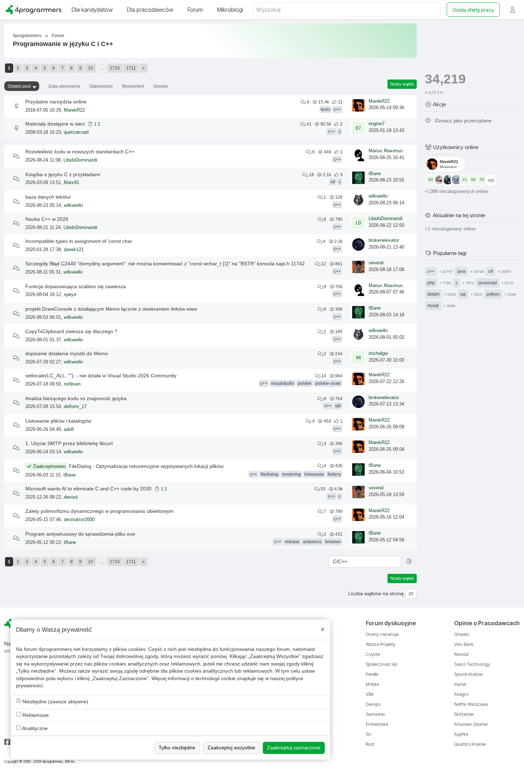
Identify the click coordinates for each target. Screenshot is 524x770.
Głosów (160, 86)
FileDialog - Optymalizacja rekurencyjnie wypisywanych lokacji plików (146, 466)
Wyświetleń (133, 86)
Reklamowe (35, 715)
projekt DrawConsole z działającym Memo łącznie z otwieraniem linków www (111, 309)
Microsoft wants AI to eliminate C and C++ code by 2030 (88, 488)
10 (90, 68)
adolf (69, 429)
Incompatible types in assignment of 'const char (78, 241)
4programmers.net (59, 649)
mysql (433, 305)
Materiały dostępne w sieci (55, 124)
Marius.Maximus (386, 150)
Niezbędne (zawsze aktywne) (54, 701)
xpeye (70, 294)
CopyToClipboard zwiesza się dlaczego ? (71, 331)
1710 (115, 68)
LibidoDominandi (80, 160)
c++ (337, 109)
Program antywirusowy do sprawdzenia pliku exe (80, 534)
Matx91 (71, 182)
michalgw (378, 353)
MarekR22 (74, 110)
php (431, 282)
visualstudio (282, 383)
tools (325, 109)
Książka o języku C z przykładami (62, 174)
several (376, 262)
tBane (375, 173)
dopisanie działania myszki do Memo (66, 353)
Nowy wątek (402, 84)
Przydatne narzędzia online (56, 101)
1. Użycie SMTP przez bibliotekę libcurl (69, 443)
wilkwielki (73, 205)
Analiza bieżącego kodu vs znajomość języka (76, 398)
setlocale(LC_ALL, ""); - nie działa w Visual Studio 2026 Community (100, 375)
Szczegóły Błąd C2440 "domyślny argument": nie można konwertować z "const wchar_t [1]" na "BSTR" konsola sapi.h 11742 (165, 263)
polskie (305, 383)
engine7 (377, 123)
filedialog (269, 474)
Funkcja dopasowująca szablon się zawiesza (75, 286)
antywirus (312, 541)
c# (332, 181)
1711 (131, 68)
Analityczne (34, 728)
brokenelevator (384, 240)
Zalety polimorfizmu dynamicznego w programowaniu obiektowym (99, 511)
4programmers (27, 36)
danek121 (74, 249)
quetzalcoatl (76, 132)
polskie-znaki (328, 383)
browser (333, 541)
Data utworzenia (64, 86)
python (493, 293)
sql (463, 293)
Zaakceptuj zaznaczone (293, 747)
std (338, 405)
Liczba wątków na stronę (376, 593)
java (461, 271)
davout (71, 497)
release (292, 541)
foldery (334, 474)
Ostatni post (19, 86)
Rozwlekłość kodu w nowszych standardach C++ (79, 151)
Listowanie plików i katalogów (58, 421)
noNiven (72, 384)
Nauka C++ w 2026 (46, 219)
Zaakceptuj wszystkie (231, 747)
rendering (291, 474)
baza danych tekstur (48, 197)
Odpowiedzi (101, 86)
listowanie (314, 474)
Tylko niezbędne (177, 747)
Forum (58, 36)
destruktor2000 (79, 519)
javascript (487, 282)
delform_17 (75, 406)
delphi (433, 293)
